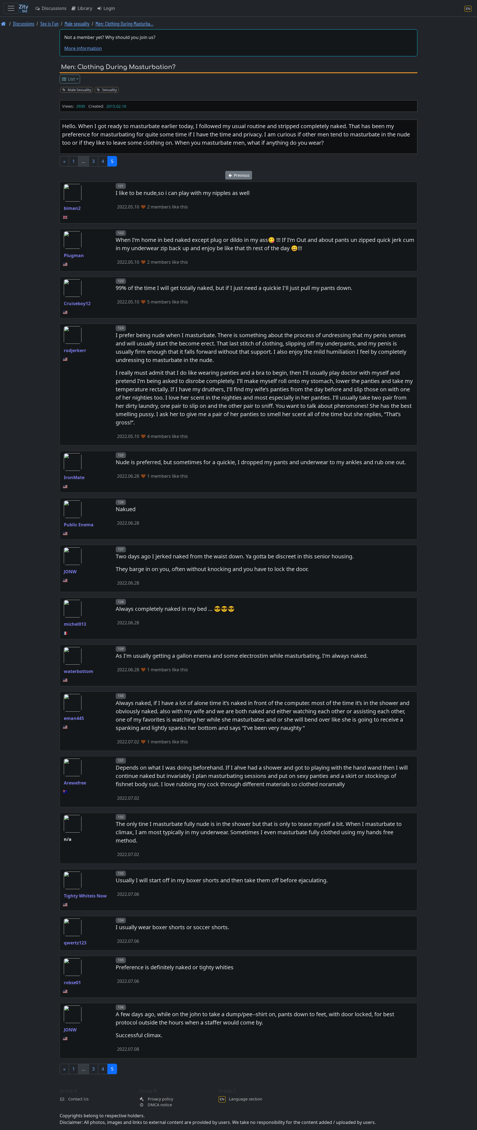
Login (108, 8)
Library (84, 8)
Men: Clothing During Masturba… (124, 23)
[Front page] (3, 23)
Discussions (54, 8)
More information (83, 48)
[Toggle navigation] (11, 8)
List (71, 79)
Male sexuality (77, 23)
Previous (241, 175)
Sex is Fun (49, 23)
